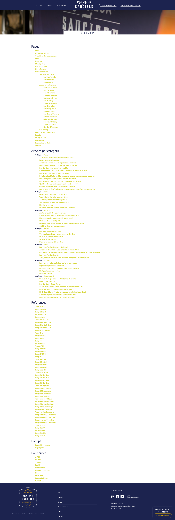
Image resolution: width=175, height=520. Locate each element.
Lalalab (37, 465)
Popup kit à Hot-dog (42, 445)
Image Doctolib (40, 370)
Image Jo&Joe (40, 430)
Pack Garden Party (50, 103)
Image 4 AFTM (40, 349)
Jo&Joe (38, 462)
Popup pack (39, 448)
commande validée (42, 53)
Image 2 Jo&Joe (40, 436)
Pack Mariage (48, 82)
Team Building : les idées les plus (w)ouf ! (53, 197)
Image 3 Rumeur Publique (44, 401)
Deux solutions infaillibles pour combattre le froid (57, 297)
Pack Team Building (50, 122)
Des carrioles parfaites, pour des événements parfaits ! (58, 165)
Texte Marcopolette (42, 386)
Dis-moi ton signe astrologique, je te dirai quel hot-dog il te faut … (62, 223)
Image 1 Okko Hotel (42, 380)
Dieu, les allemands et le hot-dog (50, 242)
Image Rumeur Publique (43, 409)
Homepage (39, 61)
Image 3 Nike (39, 343)
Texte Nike (39, 333)
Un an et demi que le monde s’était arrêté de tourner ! (58, 279)
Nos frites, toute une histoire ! (50, 231)
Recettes (38, 135)
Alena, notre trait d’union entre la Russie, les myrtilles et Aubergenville (64, 258)
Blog (36, 51)
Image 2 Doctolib (41, 364)
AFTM (37, 457)
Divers (45, 155)
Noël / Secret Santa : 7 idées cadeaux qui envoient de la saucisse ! (62, 292)
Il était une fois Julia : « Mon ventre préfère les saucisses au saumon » (63, 171)
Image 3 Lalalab (40, 309)
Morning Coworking (42, 470)
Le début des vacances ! (47, 281)
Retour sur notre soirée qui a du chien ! (53, 194)
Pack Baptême (48, 80)
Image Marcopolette (42, 396)
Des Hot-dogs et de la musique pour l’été (53, 168)
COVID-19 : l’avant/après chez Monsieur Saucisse (57, 186)
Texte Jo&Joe (40, 425)
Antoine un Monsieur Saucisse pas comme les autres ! (58, 163)
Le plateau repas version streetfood (51, 265)
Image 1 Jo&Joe (40, 428)
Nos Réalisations (41, 66)
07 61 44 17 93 (116, 509)
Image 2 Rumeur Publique (44, 404)
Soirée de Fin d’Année (51, 119)
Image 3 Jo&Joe (40, 433)
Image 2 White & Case (43, 328)
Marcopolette (40, 467)
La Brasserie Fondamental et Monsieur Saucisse (56, 157)
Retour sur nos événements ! (49, 160)
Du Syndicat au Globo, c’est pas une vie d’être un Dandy (59, 268)
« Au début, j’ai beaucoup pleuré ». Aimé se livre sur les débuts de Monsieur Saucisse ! (69, 252)
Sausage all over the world (48, 239)
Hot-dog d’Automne (50, 127)
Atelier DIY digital (49, 124)
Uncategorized (48, 276)
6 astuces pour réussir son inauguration (53, 200)
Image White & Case (42, 330)
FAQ (37, 58)
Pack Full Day (48, 101)
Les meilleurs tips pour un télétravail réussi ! (54, 173)
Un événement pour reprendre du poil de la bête (56, 289)
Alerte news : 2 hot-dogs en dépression (53, 213)
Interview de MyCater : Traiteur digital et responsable (58, 263)
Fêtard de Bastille (45, 273)
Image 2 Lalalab (40, 312)
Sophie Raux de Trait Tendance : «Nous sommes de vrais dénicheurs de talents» (67, 189)
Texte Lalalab (39, 306)
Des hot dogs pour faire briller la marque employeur (57, 178)
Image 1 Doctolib (41, 367)
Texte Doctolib (40, 359)
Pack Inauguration (49, 109)
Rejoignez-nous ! (41, 138)
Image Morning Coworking (44, 420)
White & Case (40, 481)
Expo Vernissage (49, 90)
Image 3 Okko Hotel (42, 375)
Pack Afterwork (48, 93)
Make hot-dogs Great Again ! (49, 221)
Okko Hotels (39, 475)
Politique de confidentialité (44, 132)
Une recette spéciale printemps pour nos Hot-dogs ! (57, 234)
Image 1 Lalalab (40, 314)
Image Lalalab (40, 317)
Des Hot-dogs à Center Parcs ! (50, 284)
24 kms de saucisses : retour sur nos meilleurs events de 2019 (61, 287)
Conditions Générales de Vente (46, 56)
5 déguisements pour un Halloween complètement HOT (59, 215)
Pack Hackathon (49, 106)
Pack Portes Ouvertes (51, 114)
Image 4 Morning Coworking (45, 422)
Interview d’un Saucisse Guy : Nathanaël (53, 247)
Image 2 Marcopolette (43, 391)
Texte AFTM (39, 346)
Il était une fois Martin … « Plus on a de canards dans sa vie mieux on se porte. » (67, 176)
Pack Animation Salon (51, 95)
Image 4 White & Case (43, 322)
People (45, 244)
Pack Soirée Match (50, 116)
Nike (37, 473)
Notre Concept (40, 69)
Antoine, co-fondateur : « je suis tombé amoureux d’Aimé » (60, 250)
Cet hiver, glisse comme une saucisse (52, 226)
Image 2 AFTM (40, 354)
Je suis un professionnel (47, 85)
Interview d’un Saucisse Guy (49, 255)
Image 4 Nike (39, 338)
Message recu (40, 64)
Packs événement (41, 72)
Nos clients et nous (46, 205)
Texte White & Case (42, 320)
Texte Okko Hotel (41, 372)
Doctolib (38, 460)
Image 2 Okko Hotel (42, 378)
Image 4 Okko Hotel (42, 383)
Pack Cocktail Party (50, 98)
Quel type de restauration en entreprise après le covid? (58, 184)
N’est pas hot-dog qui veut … (49, 271)
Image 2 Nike (39, 335)
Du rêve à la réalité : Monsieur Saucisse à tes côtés (57, 207)
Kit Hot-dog (43, 130)
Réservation (39, 140)
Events (45, 192)
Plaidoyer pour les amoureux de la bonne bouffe (56, 218)
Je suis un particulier (46, 74)
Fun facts (46, 210)
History (46, 229)
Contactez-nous (162, 515)
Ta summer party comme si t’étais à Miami (54, 202)
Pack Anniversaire (49, 77)
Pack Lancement (49, 111)
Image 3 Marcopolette (43, 388)
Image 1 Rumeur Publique (44, 407)
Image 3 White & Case (43, 325)
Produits (46, 260)
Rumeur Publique (41, 478)
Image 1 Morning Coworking (45, 417)
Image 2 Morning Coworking (45, 415)
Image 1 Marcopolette (43, 393)
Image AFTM (39, 357)
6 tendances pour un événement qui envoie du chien (57, 294)
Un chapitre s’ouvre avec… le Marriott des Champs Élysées (60, 181)
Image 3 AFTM (40, 351)
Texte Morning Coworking (44, 412)
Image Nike (39, 341)
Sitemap (38, 145)
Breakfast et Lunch (50, 87)
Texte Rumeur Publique (43, 399)
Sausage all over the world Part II (51, 236)
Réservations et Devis (43, 143)
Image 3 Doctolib (41, 362)
